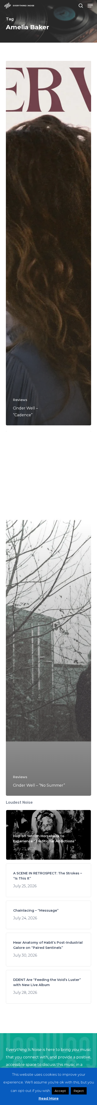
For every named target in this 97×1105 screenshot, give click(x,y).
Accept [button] (60, 1091)
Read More (49, 1098)
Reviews (20, 400)
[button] (90, 5)
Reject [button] (79, 1091)
